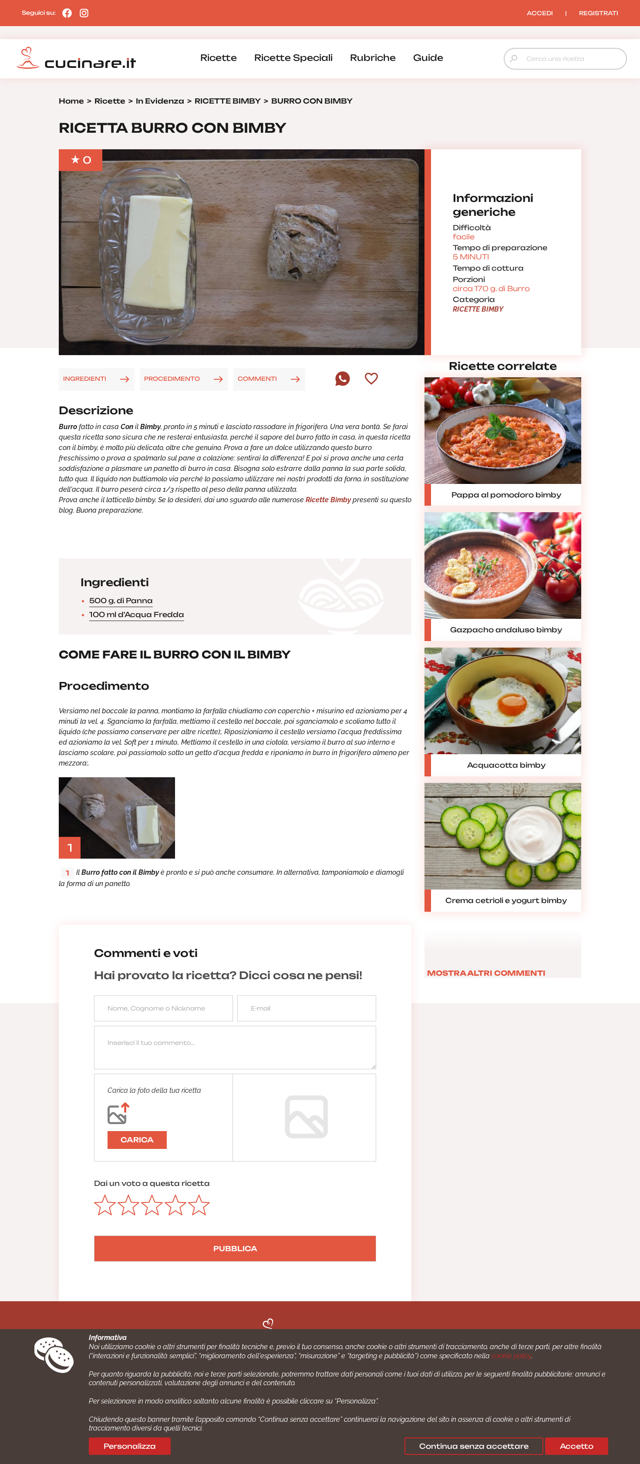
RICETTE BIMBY (478, 309)
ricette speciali (293, 57)
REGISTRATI (598, 13)
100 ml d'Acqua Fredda (136, 614)
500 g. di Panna (121, 600)
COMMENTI (257, 378)
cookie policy (511, 1356)
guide (428, 57)
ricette (218, 57)
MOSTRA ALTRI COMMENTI (486, 973)
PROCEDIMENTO (172, 378)
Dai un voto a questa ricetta (152, 1183)
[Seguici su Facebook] (65, 12)
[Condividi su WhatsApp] (342, 383)
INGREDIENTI (84, 378)
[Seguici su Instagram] (82, 12)
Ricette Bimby (328, 500)
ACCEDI (540, 13)
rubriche (373, 57)
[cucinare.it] (76, 58)
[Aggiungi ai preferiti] (371, 379)
